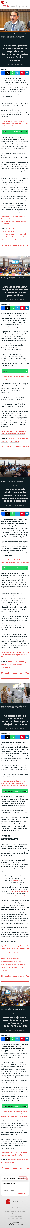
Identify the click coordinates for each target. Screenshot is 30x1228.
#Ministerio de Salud (17, 240)
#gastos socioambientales (20, 237)
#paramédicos (14, 441)
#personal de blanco (17, 967)
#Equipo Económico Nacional (17, 953)
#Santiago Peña (6, 964)
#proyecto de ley (21, 234)
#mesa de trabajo (21, 662)
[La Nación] (7, 2)
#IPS (13, 1163)
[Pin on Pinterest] (22, 73)
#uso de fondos (6, 237)
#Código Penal (5, 667)
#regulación (4, 441)
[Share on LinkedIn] (27, 73)
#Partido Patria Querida (8, 234)
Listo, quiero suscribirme (20, 1193)
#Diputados (12, 438)
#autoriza (4, 956)
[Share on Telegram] (17, 73)
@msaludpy (16, 880)
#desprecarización (7, 962)
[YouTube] (21, 1218)
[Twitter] (13, 1218)
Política (15, 41)
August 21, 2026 (20, 896)
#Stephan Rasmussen (8, 231)
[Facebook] (9, 1218)
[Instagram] (17, 1218)
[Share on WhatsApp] (12, 73)
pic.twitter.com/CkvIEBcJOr (20, 891)
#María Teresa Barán (18, 964)
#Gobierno (17, 962)
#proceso (16, 959)
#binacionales (5, 240)
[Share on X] (7, 73)
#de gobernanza (6, 1163)
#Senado (11, 662)
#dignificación (5, 967)
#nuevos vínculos (6, 959)
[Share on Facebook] (3, 73)
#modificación (17, 665)
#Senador (11, 228)
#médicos (4, 970)
